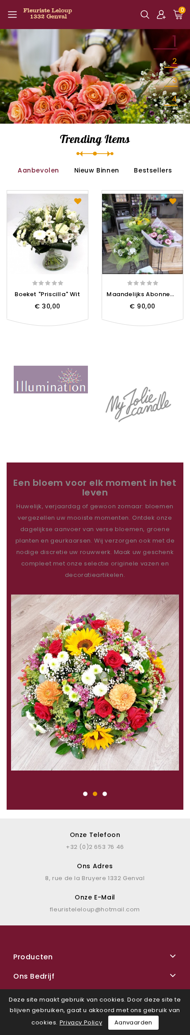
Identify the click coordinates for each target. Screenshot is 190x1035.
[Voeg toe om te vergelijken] (28, 325)
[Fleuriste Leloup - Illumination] (51, 379)
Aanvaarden (133, 1022)
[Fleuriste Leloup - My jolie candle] (139, 403)
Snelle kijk (47, 325)
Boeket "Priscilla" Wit (47, 294)
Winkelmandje (67, 325)
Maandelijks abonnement (146, 294)
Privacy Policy (81, 1022)
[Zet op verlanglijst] (78, 200)
